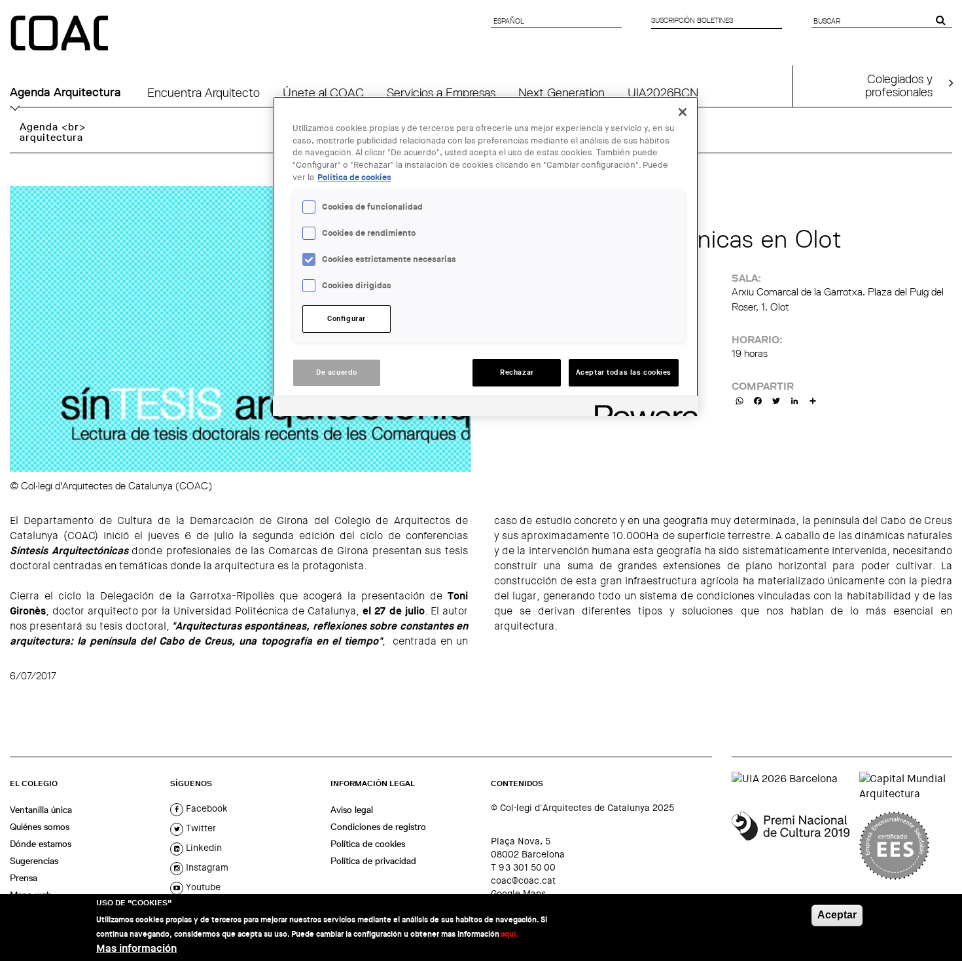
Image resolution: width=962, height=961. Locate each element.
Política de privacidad (373, 861)
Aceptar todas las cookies (623, 372)
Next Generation (561, 92)
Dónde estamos (40, 844)
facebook (205, 808)
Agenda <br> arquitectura (53, 132)
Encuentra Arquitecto (203, 92)
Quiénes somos (39, 827)
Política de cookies (367, 844)
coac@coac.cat (523, 880)
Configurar (346, 319)
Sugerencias (34, 861)
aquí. (509, 934)
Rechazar (517, 372)
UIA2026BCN (663, 92)
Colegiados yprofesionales (899, 85)
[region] (485, 256)
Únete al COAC (323, 92)
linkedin (202, 848)
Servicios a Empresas (441, 92)
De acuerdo (336, 372)
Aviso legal (351, 810)
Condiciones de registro (378, 827)
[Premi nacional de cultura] (790, 846)
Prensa (23, 878)
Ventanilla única (41, 810)
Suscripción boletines (692, 20)
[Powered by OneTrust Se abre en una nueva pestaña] (642, 408)
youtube (202, 887)
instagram (205, 867)
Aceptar (837, 914)
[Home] (61, 34)
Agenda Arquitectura (65, 92)
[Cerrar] (682, 112)
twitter (199, 828)
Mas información (136, 948)
